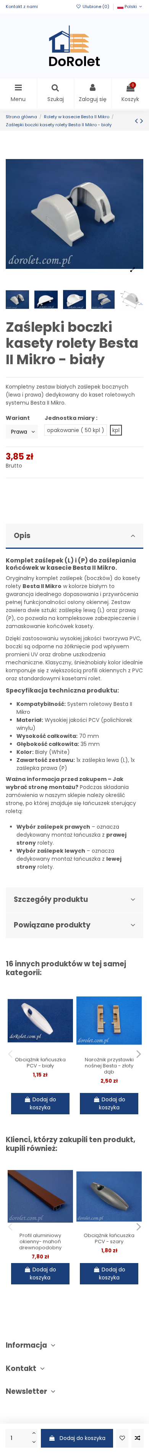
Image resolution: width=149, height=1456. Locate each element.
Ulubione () (95, 6)
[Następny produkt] (141, 120)
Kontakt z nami (22, 6)
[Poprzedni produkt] (137, 120)
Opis (22, 535)
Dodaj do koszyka (82, 1438)
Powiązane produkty (52, 925)
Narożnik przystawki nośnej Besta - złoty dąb (109, 1065)
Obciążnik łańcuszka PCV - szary (109, 1238)
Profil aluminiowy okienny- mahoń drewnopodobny (40, 1241)
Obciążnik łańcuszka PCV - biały (40, 1062)
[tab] (74, 536)
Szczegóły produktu (51, 899)
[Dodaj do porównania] (137, 1438)
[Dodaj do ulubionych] (122, 1438)
